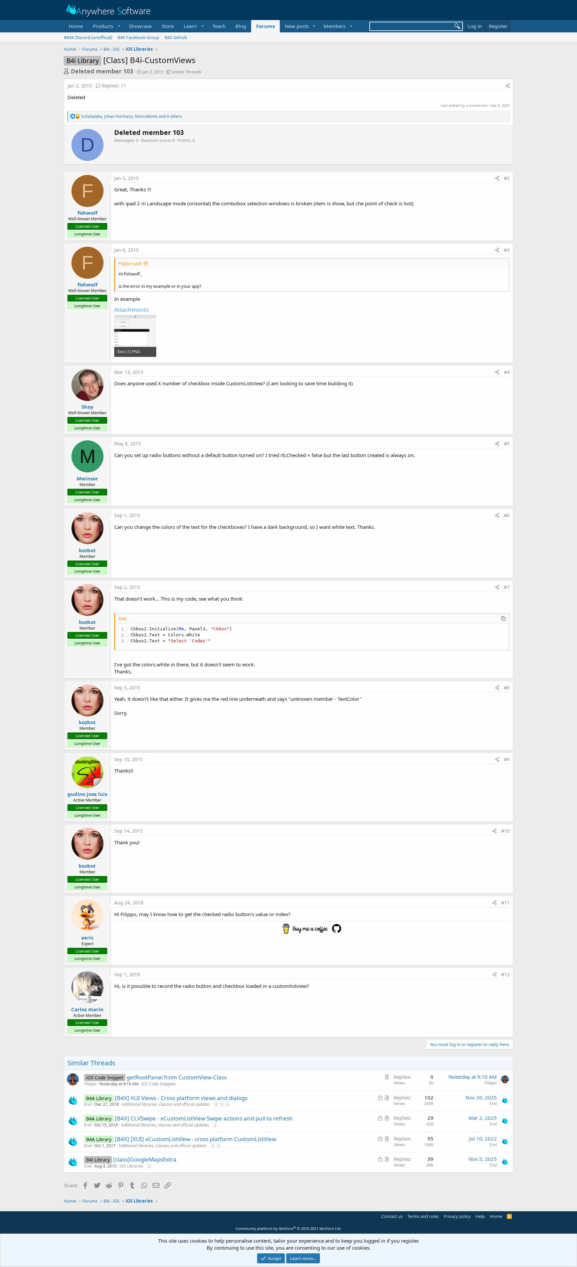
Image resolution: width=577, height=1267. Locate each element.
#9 (507, 759)
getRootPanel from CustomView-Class (177, 1077)
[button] (106, 26)
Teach (218, 26)
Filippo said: (130, 263)
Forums (265, 26)
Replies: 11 (114, 85)
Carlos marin (87, 1009)
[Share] (507, 85)
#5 (507, 443)
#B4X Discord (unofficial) (88, 37)
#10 (505, 831)
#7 (507, 587)
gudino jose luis (87, 794)
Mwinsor (87, 478)
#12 (505, 974)
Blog (240, 26)
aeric (87, 937)
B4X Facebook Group (138, 37)
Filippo (90, 1084)
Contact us (392, 1216)
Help (480, 1216)
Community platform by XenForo (289, 1228)
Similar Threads (186, 72)
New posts (297, 26)
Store (168, 26)
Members (335, 26)
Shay (87, 406)
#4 (507, 372)
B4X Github (176, 37)
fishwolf (87, 212)
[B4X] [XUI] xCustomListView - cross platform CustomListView (195, 1139)
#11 (505, 902)
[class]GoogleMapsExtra (145, 1159)
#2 (507, 178)
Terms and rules (423, 1216)
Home (76, 26)
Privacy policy (457, 1216)
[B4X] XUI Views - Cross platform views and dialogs (181, 1098)
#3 (507, 250)
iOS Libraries (131, 1166)
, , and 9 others (131, 116)
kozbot (87, 550)
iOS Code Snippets (159, 1084)
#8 (507, 687)
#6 (507, 515)
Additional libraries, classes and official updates (166, 1104)
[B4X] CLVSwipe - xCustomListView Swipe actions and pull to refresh (204, 1118)
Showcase (140, 26)
